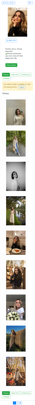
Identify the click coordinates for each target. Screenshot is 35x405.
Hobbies (6, 78)
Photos (6, 75)
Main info (14, 75)
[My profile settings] (30, 2)
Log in (22, 87)
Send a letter (11, 65)
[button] (8, 2)
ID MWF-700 (11, 40)
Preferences (25, 75)
